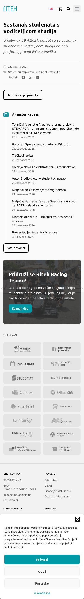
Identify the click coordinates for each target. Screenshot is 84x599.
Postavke (42, 583)
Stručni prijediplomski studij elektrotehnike (34, 72)
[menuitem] (51, 8)
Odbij (42, 571)
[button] (77, 519)
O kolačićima (42, 592)
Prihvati (42, 559)
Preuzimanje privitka (22, 95)
